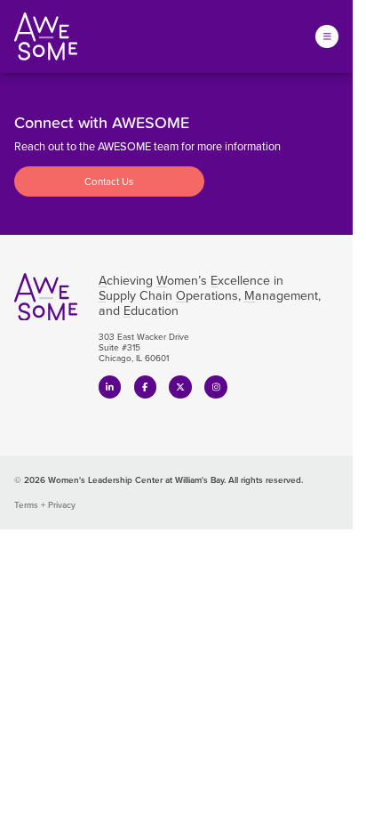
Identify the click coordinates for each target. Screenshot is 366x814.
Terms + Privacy (45, 505)
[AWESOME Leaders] (45, 36)
